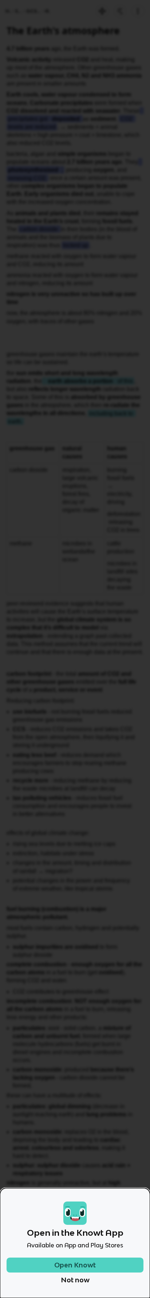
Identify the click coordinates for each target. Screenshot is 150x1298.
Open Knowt (75, 1265)
